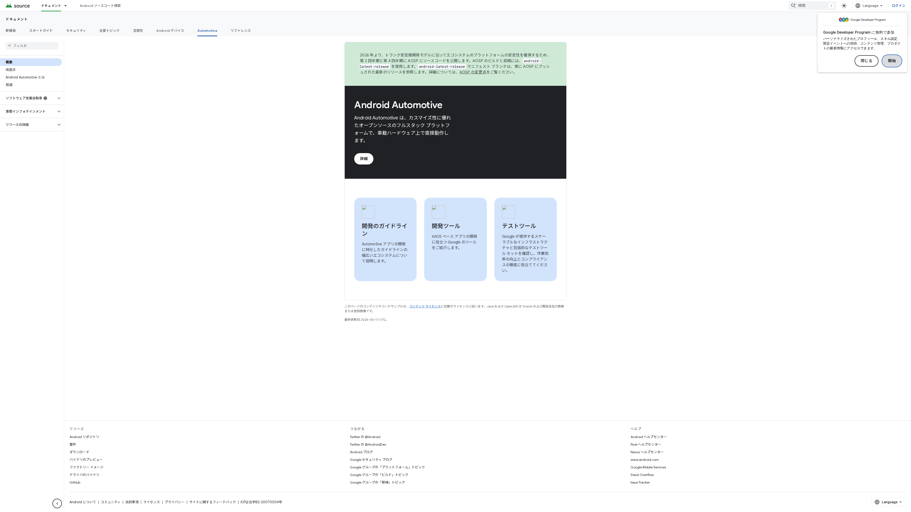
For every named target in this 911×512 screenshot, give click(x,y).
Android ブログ (361, 452)
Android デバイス (170, 30)
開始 (892, 61)
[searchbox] (32, 46)
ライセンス (151, 502)
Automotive (207, 30)
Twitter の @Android (365, 437)
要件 (73, 444)
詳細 (364, 158)
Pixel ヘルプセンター (646, 444)
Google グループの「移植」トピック (377, 482)
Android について (83, 502)
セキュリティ (76, 30)
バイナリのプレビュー (86, 459)
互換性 (138, 30)
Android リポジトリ (84, 437)
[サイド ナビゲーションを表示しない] (57, 503)
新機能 (11, 30)
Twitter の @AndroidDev (368, 444)
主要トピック (109, 30)
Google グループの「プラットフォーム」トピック (387, 467)
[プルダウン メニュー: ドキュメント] (67, 5)
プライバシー (175, 502)
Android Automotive (398, 105)
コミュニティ (111, 502)
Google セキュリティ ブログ (371, 459)
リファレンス (241, 30)
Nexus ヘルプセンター (647, 452)
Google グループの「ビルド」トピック (379, 475)
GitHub (75, 482)
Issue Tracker (640, 482)
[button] (28, 98)
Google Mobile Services (648, 467)
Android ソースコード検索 (100, 6)
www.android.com (645, 459)
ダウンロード (79, 452)
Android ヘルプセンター (649, 437)
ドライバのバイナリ (84, 475)
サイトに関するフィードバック (212, 502)
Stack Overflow (642, 475)
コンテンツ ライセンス (425, 306)
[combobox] (812, 5)
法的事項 (132, 502)
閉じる (867, 61)
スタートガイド (41, 30)
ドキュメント (51, 6)
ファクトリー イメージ (86, 467)
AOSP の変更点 (473, 72)
